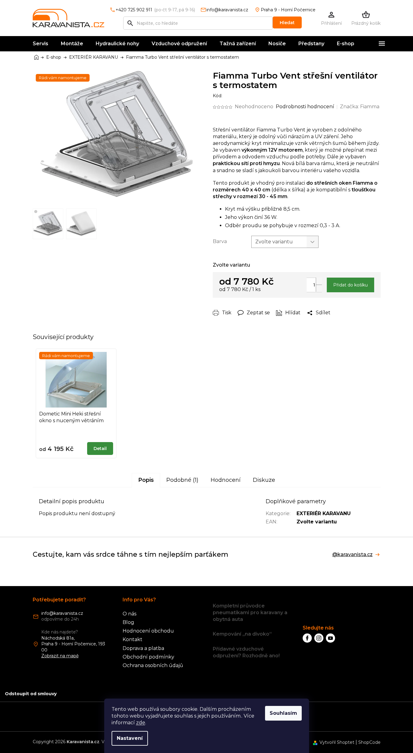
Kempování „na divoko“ (242, 634)
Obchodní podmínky (148, 657)
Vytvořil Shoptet (336, 742)
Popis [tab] (146, 480)
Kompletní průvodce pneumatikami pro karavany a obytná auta (250, 612)
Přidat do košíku (350, 285)
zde (140, 722)
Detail (100, 448)
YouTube (330, 638)
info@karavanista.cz (62, 613)
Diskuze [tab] (264, 480)
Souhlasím (283, 713)
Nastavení (130, 738)
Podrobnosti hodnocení (305, 106)
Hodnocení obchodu (148, 631)
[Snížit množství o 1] (319, 288)
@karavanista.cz (352, 554)
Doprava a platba (143, 648)
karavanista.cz (318, 638)
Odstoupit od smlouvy (31, 693)
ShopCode (369, 742)
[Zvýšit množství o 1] (319, 281)
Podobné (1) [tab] (182, 480)
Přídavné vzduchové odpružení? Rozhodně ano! (246, 652)
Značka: (359, 106)
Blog (128, 622)
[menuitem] (40, 43)
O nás (129, 614)
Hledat (287, 22)
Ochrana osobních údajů (153, 665)
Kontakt (132, 639)
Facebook (307, 638)
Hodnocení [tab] (226, 480)
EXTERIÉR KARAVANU (324, 513)
